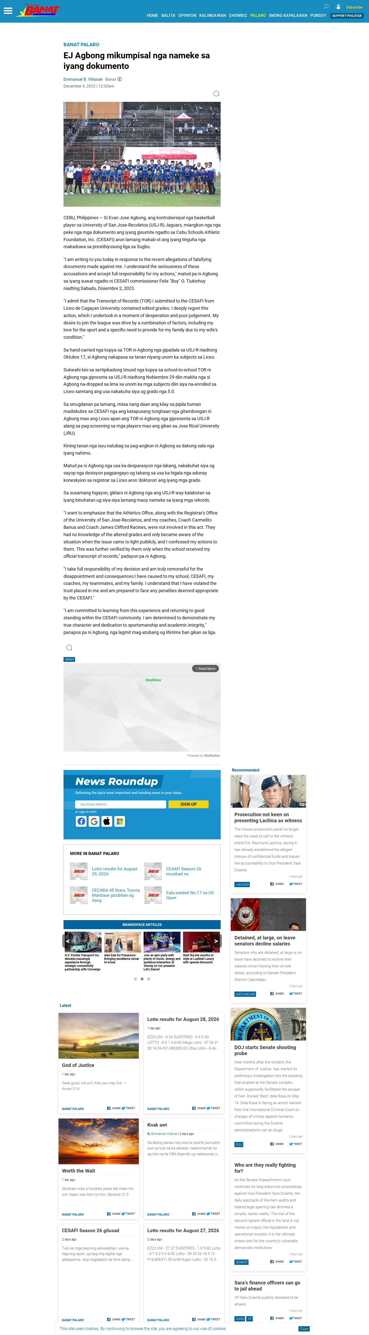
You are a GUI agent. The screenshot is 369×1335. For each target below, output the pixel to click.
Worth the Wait (78, 1171)
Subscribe (354, 7)
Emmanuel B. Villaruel (83, 79)
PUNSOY (318, 15)
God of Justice (78, 1065)
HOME (152, 15)
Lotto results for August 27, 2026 (183, 1230)
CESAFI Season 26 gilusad (90, 1230)
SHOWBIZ (238, 15)
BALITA (168, 15)
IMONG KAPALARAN (288, 15)
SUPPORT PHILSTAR (347, 16)
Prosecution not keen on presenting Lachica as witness (268, 817)
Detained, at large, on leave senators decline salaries (264, 941)
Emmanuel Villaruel (164, 1134)
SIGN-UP (188, 804)
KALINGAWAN (212, 15)
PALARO (258, 15)
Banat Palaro (81, 44)
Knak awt (157, 1125)
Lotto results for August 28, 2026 (183, 1019)
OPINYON (187, 15)
